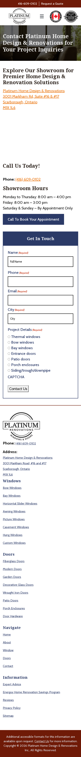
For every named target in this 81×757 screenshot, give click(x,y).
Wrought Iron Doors (15, 592)
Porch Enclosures (14, 608)
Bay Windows (12, 495)
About (7, 642)
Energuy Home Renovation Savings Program (31, 692)
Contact (8, 666)
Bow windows (22, 342)
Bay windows (22, 348)
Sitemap (8, 716)
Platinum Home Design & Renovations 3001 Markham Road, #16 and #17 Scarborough (28, 463)
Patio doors (20, 359)
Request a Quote (52, 3)
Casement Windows (16, 527)
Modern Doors (12, 569)
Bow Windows (12, 488)
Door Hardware (13, 616)
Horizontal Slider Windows (20, 503)
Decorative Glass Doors (18, 585)
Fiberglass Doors (13, 561)
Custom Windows (14, 543)
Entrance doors (23, 353)
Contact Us (18, 388)
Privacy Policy (12, 708)
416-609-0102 (27, 3)
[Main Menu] (40, 16)
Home (7, 634)
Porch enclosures (25, 364)
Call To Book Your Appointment (33, 219)
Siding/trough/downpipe (30, 370)
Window (8, 650)
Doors (7, 658)
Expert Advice (12, 684)
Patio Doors (10, 600)
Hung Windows (12, 535)
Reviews (8, 700)
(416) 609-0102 (28, 179)
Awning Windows (14, 511)
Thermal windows (25, 336)
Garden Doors (12, 577)
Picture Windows (14, 519)
